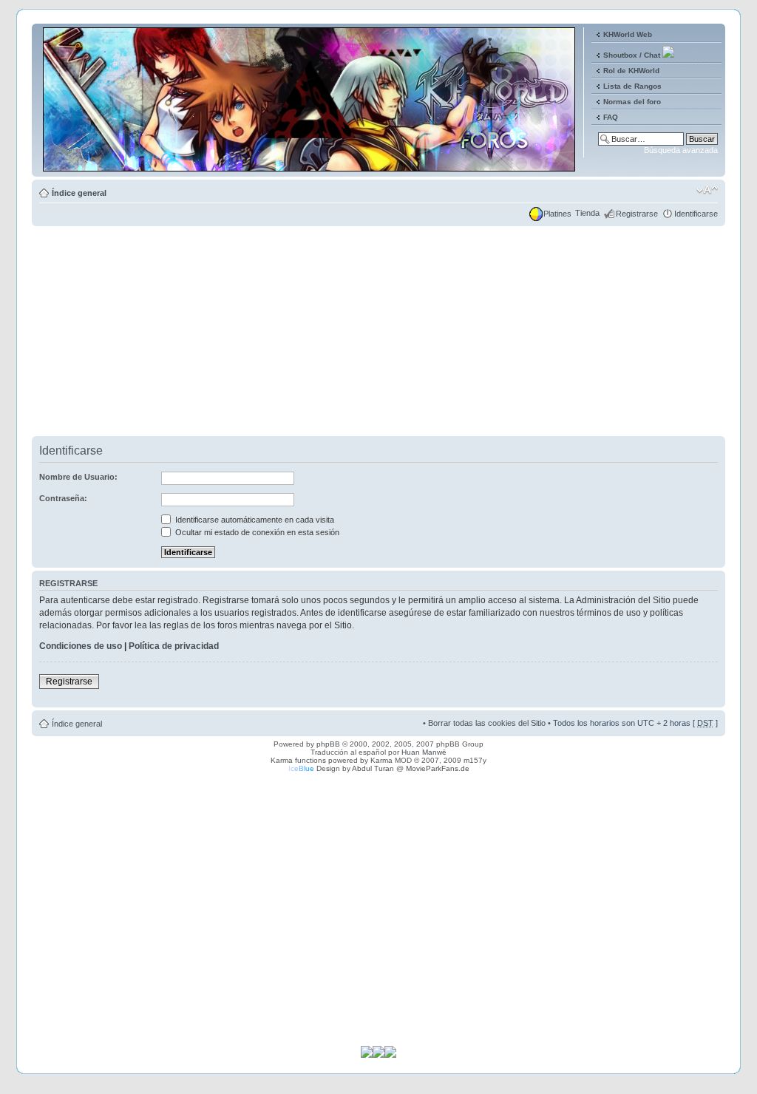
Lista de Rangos (632, 86)
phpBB (328, 744)
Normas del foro (632, 102)
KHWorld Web (627, 34)
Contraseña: (63, 498)
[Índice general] (310, 165)
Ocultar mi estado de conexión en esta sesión (256, 532)
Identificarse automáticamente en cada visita (253, 519)
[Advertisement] (378, 332)
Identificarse (696, 213)
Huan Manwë (424, 752)
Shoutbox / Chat (631, 55)
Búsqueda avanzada (681, 150)
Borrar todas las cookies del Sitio (487, 722)
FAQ (610, 117)
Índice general (79, 192)
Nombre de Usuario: (78, 476)
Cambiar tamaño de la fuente (707, 190)
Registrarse (637, 213)
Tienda (587, 212)
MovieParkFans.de (437, 768)
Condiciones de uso (80, 646)
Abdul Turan (373, 768)
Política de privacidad (174, 646)
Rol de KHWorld (631, 71)
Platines (557, 213)
